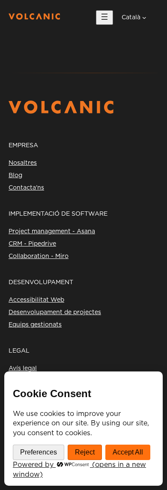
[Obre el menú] (104, 17)
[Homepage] (34, 17)
